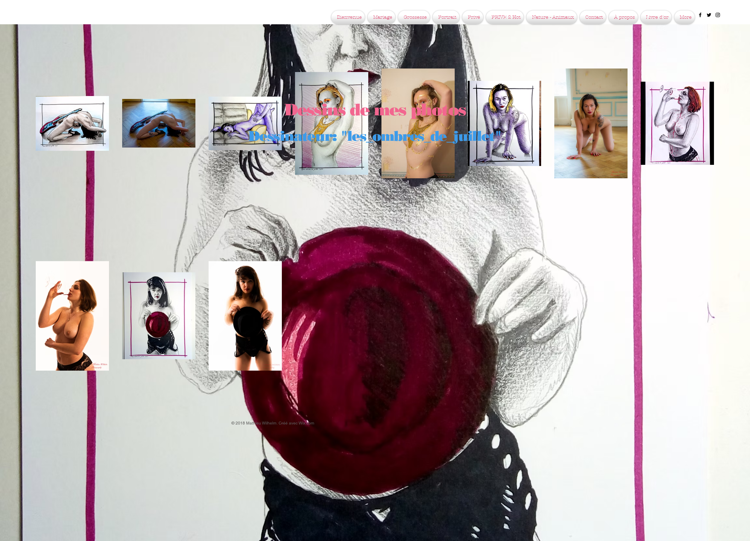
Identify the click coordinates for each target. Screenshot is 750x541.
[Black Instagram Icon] (718, 15)
